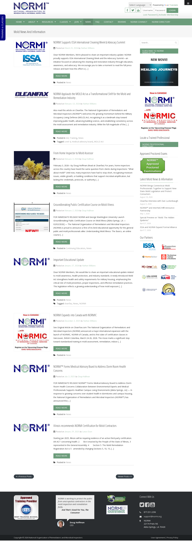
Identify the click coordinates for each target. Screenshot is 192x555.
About (31, 22)
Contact (108, 22)
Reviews (122, 22)
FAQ (97, 22)
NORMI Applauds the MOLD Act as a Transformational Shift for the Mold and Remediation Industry (92, 96)
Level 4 (67, 141)
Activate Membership (168, 14)
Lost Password (150, 14)
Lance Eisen (87, 432)
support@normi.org (152, 516)
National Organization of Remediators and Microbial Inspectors (56, 537)
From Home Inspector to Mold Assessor (73, 153)
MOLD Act (99, 141)
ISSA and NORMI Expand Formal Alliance (158, 227)
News (88, 22)
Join (76, 22)
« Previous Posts (24, 476)
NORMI (82, 303)
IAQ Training (71, 138)
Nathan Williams (88, 48)
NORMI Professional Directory (153, 145)
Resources (47, 22)
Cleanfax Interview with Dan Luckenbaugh (159, 201)
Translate (173, 5)
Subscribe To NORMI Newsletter (153, 51)
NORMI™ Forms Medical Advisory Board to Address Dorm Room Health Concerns (89, 368)
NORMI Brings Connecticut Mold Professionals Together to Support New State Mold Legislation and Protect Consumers (158, 189)
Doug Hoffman (88, 159)
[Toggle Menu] (188, 2)
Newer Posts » (124, 476)
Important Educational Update (68, 259)
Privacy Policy (172, 537)
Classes (64, 22)
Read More (61, 75)
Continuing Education (75, 248)
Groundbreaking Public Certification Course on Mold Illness (83, 204)
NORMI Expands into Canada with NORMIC (75, 315)
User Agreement (158, 537)
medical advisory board (82, 141)
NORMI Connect (138, 22)
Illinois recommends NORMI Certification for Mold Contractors (85, 425)
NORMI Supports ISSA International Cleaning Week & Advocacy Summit (89, 42)
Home (19, 22)
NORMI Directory (161, 22)
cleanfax (68, 303)
